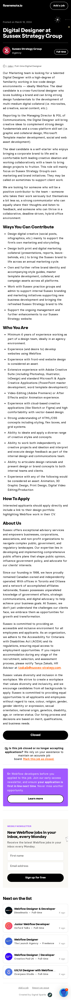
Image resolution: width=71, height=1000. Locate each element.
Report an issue (40, 987)
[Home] (4, 66)
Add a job (23, 987)
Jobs (10, 66)
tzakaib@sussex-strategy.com (39, 667)
